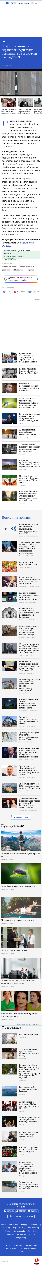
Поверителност (11, 1248)
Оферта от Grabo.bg (25, 567)
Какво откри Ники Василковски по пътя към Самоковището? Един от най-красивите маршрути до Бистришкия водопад (29, 1071)
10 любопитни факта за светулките (18, 886)
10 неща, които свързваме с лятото (17, 920)
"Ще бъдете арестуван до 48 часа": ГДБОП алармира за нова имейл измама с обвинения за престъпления (29, 547)
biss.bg (21, 423)
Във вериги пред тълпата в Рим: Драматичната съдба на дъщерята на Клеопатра (29, 612)
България (22, 536)
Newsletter (21, 292)
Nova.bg (6, 1228)
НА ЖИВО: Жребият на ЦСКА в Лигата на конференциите (28, 1149)
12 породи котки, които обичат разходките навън (28, 432)
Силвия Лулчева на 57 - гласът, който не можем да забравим (29, 1119)
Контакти (21, 1251)
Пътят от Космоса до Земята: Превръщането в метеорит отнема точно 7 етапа (28, 703)
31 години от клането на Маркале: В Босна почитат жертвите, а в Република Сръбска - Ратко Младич (29, 648)
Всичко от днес (21, 817)
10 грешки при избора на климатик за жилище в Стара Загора (19, 981)
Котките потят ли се (28, 1034)
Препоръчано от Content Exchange (28, 1024)
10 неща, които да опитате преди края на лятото (20, 854)
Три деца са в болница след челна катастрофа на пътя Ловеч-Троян (28, 1185)
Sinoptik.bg (32, 1231)
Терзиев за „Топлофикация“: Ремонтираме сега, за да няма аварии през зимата (29, 770)
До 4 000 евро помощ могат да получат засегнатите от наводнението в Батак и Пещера (29, 630)
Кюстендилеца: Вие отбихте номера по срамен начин (28, 1134)
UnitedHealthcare (10, 267)
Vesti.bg (11, 3)
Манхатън (18, 270)
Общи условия (31, 1245)
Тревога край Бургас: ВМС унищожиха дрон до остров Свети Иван (29, 786)
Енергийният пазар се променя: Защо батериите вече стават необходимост (29, 417)
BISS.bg (8, 1231)
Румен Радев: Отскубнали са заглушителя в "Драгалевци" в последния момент (28, 357)
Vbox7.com (13, 1224)
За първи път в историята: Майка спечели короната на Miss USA (29, 1105)
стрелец (30, 270)
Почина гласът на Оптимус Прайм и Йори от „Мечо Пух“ (28, 371)
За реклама (18, 1245)
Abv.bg (4, 1224)
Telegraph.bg (21, 1238)
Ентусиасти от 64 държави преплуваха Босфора (29, 1089)
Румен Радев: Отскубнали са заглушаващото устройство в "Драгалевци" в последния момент (28, 1167)
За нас (7, 1245)
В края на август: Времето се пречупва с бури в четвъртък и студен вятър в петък (29, 463)
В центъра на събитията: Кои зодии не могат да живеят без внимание (29, 580)
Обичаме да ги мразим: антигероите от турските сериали (19, 1014)
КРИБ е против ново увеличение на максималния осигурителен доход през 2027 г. (28, 528)
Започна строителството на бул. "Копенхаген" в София (28, 720)
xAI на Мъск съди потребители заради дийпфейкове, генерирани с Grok (29, 596)
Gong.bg (24, 1224)
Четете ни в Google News (23, 1216)
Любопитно (23, 586)
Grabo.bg (10, 1234)
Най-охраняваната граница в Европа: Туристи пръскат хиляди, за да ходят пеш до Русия (28, 495)
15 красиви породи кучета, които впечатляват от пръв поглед (29, 1052)
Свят (4, 41)
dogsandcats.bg (23, 437)
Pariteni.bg (21, 1234)
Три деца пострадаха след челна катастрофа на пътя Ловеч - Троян (29, 735)
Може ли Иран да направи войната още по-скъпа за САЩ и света (29, 479)
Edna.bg (31, 1234)
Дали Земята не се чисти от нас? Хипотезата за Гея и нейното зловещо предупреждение (28, 402)
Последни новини (16, 517)
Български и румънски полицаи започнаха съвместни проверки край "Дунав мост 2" (29, 665)
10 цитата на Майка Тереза (14, 950)
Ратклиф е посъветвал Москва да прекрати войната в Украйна (29, 386)
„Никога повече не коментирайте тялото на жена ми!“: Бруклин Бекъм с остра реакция (29, 802)
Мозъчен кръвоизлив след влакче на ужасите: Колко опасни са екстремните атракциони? (29, 684)
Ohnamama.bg (19, 1231)
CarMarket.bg (33, 1228)
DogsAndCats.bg (19, 1228)
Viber (8, 292)
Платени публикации (29, 1248)
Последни (24, 3)
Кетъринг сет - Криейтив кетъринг (28, 563)
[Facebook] (21, 1254)
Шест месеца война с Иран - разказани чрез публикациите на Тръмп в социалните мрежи (29, 752)
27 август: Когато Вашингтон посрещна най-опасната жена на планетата (29, 447)
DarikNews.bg (35, 1224)
